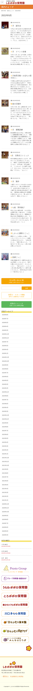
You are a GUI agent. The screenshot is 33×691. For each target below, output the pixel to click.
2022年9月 (5, 423)
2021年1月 (5, 500)
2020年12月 (5, 504)
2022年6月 (5, 434)
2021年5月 (5, 484)
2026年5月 (5, 322)
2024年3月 (5, 384)
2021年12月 (5, 457)
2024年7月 (5, 372)
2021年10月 (5, 465)
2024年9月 (5, 365)
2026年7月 (5, 318)
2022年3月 (5, 446)
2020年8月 (5, 519)
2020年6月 (5, 527)
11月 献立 (4, 558)
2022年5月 (5, 438)
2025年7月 (5, 342)
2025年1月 (5, 353)
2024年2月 (5, 388)
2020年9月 (5, 515)
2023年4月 (5, 407)
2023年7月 (5, 399)
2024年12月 (5, 357)
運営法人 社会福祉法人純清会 (13, 676)
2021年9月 (5, 469)
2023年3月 (5, 411)
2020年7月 (5, 523)
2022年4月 (5, 442)
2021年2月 (5, 496)
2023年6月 (5, 403)
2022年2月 (5, 450)
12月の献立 (4, 551)
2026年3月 (5, 330)
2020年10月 (5, 511)
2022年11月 (5, 419)
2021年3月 (5, 492)
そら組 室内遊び (17, 207)
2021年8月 (5, 473)
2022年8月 (5, 426)
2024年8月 (5, 369)
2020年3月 (5, 535)
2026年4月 (5, 326)
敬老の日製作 (16, 104)
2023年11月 (5, 392)
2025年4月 (5, 349)
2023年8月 (5, 396)
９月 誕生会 (16, 26)
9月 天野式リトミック (20, 156)
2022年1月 (5, 454)
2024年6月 (5, 376)
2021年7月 (5, 477)
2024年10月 (5, 361)
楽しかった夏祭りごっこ (20, 233)
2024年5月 (5, 380)
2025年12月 (5, 334)
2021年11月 (5, 461)
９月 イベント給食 (18, 52)
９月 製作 (15, 181)
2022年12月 (5, 415)
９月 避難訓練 (17, 130)
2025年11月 (5, 338)
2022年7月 (5, 430)
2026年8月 (5, 314)
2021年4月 (5, 488)
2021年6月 (5, 481)
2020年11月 (5, 508)
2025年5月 (5, 345)
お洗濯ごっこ (16, 257)
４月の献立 (4, 544)
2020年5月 (5, 531)
